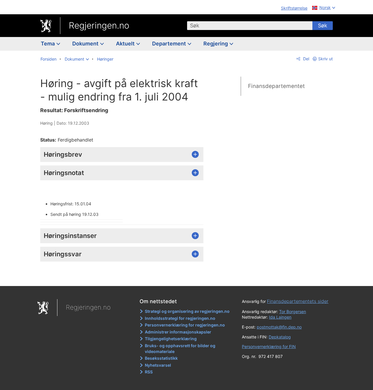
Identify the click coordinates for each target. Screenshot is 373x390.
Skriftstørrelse (294, 8)
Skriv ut (325, 58)
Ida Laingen (280, 317)
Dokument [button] (86, 43)
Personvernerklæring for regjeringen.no (185, 324)
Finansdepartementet (276, 86)
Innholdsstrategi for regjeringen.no (180, 318)
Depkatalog (280, 336)
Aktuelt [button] (126, 43)
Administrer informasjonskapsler (178, 331)
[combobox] (249, 25)
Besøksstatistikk (161, 358)
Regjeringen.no (99, 25)
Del (305, 58)
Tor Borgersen (292, 311)
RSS (149, 371)
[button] (77, 59)
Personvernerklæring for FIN (269, 346)
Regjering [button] (216, 43)
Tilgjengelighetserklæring (171, 338)
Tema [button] (48, 43)
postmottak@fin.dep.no (279, 326)
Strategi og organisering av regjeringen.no (187, 311)
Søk (322, 25)
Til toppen (125, 277)
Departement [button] (169, 43)
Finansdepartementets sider (297, 301)
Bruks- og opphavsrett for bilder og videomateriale (180, 348)
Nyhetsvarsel (158, 365)
